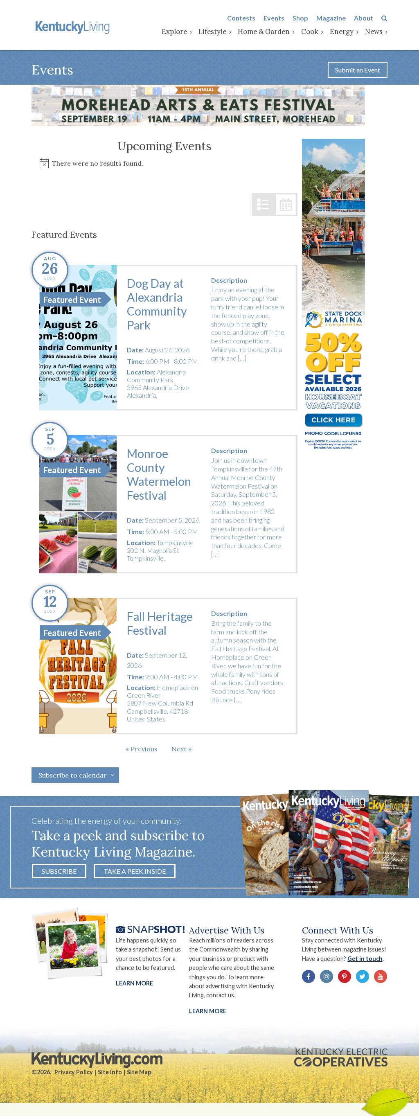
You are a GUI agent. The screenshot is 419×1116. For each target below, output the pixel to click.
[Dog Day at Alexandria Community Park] (78, 338)
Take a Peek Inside (135, 871)
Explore (174, 31)
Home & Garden (264, 31)
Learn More (134, 983)
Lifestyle (212, 31)
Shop (300, 18)
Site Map (139, 1072)
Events (274, 18)
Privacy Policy (73, 1072)
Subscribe (59, 871)
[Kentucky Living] (73, 26)
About (363, 18)
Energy (342, 31)
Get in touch (365, 958)
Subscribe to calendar (72, 775)
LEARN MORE (207, 1011)
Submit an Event (357, 70)
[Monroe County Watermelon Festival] (78, 504)
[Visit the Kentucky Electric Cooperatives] (340, 1057)
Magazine (331, 18)
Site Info (110, 1072)
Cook (309, 31)
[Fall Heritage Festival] (78, 666)
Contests (241, 18)
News (374, 31)
